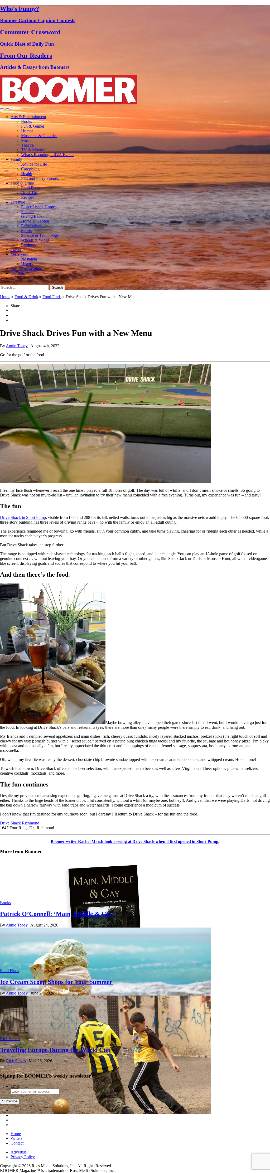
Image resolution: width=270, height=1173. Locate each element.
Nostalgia (29, 259)
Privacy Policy (23, 1157)
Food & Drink (22, 183)
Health (26, 173)
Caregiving (30, 169)
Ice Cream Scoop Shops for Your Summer (56, 981)
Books (26, 121)
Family (16, 159)
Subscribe (9, 1101)
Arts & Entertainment (28, 116)
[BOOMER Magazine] (68, 103)
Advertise (19, 1152)
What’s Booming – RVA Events (47, 154)
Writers (16, 1138)
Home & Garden (35, 221)
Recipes (27, 197)
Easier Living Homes (38, 207)
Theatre (27, 145)
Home (5, 297)
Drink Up (29, 192)
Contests (18, 273)
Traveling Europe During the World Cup (55, 1049)
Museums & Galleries (39, 135)
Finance (27, 211)
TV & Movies (33, 150)
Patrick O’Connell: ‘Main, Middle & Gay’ (57, 913)
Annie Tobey (17, 346)
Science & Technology (40, 235)
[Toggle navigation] (2, 109)
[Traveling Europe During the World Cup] (105, 1113)
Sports (26, 230)
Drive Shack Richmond (19, 823)
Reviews (28, 245)
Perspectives (31, 226)
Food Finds (30, 188)
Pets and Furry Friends (40, 178)
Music (26, 140)
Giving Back (31, 216)
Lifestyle (18, 202)
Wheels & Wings (35, 240)
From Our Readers (26, 268)
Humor (27, 131)
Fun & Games (33, 126)
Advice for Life (34, 164)
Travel (16, 249)
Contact (17, 1143)
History (27, 264)
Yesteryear (19, 254)
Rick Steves (10, 1038)
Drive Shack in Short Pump (23, 517)
